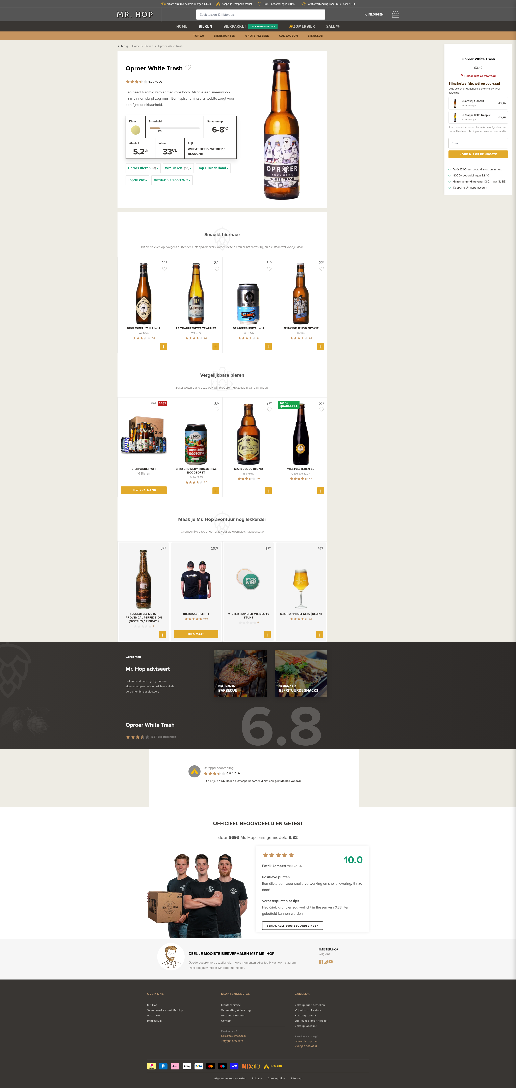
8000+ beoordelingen (279, 4)
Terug (124, 46)
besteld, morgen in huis (189, 4)
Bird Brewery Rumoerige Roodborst (196, 470)
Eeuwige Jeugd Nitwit (301, 328)
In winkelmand (144, 490)
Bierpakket (235, 26)
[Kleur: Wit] (135, 130)
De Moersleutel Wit (248, 328)
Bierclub (315, 35)
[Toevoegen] (163, 346)
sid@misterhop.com (306, 1041)
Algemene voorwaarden (230, 1078)
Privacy (257, 1078)
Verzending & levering (236, 1010)
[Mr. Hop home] (137, 14)
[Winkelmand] (395, 14)
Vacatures (153, 1015)
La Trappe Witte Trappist (196, 328)
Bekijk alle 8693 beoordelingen (292, 925)
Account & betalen (233, 1015)
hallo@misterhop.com (233, 1036)
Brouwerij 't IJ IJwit (143, 328)
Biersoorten (225, 35)
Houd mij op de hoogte (478, 154)
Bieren (205, 26)
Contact (226, 1021)
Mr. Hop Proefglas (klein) (301, 614)
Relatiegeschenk (306, 1015)
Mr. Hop (152, 1005)
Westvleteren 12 (301, 469)
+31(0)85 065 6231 (232, 1041)
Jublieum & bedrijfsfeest (311, 1021)
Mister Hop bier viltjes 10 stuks (248, 615)
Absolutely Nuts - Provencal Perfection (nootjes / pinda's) (144, 617)
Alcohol (134, 143)
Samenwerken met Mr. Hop (165, 1010)
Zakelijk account (306, 1026)
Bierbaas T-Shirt (196, 614)
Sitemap (296, 1078)
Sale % (333, 26)
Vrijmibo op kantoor (308, 1010)
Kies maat (196, 634)
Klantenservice (231, 1005)
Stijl (190, 143)
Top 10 (198, 35)
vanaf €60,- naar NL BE (332, 4)
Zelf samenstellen (263, 26)
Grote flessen (257, 35)
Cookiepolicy (276, 1078)
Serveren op (215, 121)
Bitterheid (155, 121)
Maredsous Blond (248, 469)
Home (181, 26)
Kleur (132, 121)
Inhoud (162, 143)
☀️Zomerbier (302, 26)
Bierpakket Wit (143, 469)
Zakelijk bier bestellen (310, 1005)
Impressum (154, 1021)
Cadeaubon (288, 35)
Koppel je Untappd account (237, 4)
